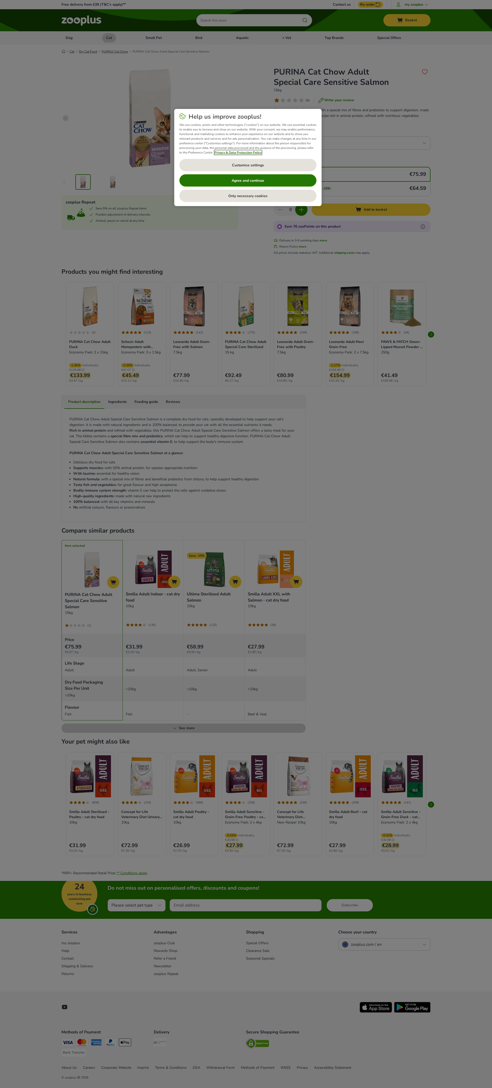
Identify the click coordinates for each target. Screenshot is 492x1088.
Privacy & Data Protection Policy (238, 152)
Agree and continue (248, 180)
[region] (248, 157)
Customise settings (248, 165)
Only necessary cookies (248, 196)
